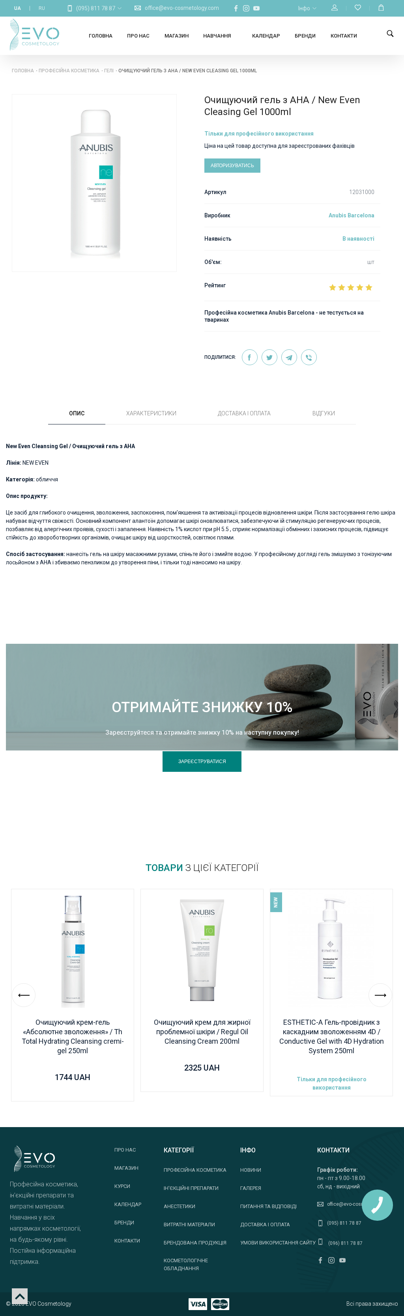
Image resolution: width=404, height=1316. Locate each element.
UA (17, 8)
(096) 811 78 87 (345, 1243)
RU (42, 8)
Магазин (177, 36)
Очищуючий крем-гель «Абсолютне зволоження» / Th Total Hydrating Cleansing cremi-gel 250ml (73, 1036)
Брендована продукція (195, 1243)
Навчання (217, 36)
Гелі (109, 71)
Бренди (305, 36)
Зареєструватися (202, 761)
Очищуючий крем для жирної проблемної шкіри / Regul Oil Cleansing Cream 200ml (202, 1031)
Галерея (250, 1188)
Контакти (344, 36)
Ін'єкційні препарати (191, 1188)
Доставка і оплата (265, 1224)
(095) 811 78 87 (95, 8)
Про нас (138, 36)
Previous (24, 995)
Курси (122, 1186)
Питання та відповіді (268, 1206)
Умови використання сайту (278, 1243)
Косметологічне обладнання (186, 1264)
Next (380, 995)
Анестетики (179, 1206)
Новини (250, 1170)
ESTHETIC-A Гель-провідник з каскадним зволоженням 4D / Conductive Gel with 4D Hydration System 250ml (331, 1036)
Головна (100, 36)
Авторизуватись (232, 165)
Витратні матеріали (189, 1224)
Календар (266, 36)
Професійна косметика (69, 71)
